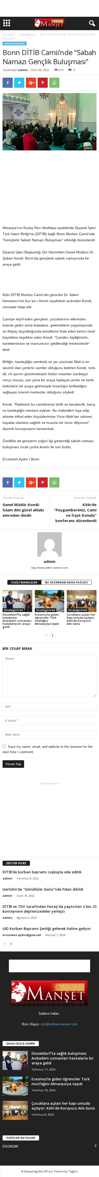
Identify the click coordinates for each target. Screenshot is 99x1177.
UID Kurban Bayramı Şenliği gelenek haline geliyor (47, 928)
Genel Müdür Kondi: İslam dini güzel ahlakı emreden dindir (23, 510)
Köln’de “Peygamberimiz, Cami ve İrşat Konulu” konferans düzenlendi (75, 512)
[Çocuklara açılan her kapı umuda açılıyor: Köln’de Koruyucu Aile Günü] (81, 601)
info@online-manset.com (59, 1024)
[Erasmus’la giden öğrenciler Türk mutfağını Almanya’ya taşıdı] (49, 601)
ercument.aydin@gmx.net (22, 935)
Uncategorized (26, 34)
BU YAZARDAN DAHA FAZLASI (66, 582)
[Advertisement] (49, 8)
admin (23, 70)
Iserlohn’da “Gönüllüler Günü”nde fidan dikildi (43, 889)
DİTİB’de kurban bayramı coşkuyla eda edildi (42, 872)
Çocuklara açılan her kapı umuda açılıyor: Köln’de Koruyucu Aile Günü (81, 619)
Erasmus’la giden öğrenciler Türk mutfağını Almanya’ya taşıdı (47, 619)
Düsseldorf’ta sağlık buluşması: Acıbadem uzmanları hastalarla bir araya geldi (17, 621)
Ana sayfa (8, 34)
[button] (91, 23)
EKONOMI (10, 1146)
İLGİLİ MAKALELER (24, 582)
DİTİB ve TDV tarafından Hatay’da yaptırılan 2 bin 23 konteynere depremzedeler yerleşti (49, 909)
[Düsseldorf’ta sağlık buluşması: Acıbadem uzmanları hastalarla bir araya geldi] (17, 601)
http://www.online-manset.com (49, 567)
